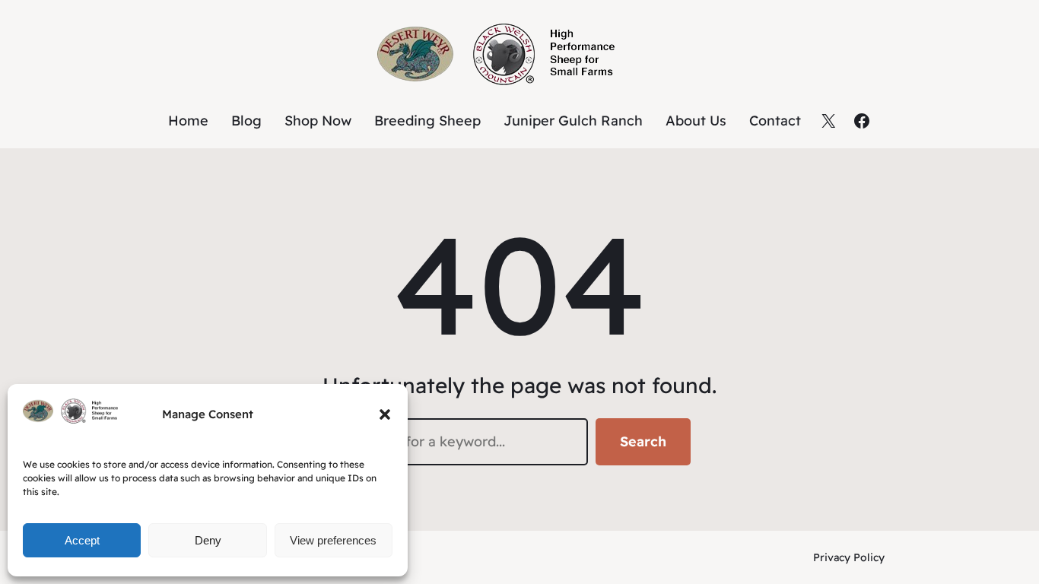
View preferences (333, 540)
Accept (82, 540)
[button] (384, 414)
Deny (208, 540)
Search (643, 441)
